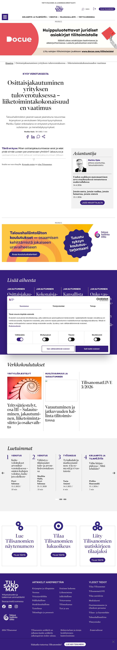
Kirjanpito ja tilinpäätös (34, 17)
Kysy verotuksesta (36, 73)
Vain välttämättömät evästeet (58, 349)
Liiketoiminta (65, 593)
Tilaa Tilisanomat (107, 9)
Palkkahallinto (68, 17)
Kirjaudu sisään (28, 164)
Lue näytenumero (75, 644)
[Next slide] (114, 473)
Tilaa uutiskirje (96, 596)
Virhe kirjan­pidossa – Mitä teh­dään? (97, 465)
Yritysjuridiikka (86, 17)
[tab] (56, 499)
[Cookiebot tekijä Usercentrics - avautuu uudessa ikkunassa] (98, 299)
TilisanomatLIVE (97, 591)
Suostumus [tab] (24, 306)
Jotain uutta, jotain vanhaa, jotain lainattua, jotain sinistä (91, 192)
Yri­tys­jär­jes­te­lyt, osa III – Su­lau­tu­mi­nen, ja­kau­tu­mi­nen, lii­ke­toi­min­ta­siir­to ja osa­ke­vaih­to (24, 416)
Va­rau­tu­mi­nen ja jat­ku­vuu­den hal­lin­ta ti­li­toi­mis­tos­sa (60, 413)
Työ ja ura (64, 609)
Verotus (53, 17)
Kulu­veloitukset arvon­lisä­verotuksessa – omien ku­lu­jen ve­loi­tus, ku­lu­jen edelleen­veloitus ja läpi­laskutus (19, 471)
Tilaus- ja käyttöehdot (99, 613)
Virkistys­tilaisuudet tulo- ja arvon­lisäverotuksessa (45, 465)
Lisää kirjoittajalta (92, 202)
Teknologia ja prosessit (43, 613)
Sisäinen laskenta (67, 589)
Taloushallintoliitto (97, 617)
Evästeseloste (15, 326)
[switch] (45, 339)
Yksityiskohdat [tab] (58, 306)
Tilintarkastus (65, 605)
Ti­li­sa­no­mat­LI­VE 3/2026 (96, 385)
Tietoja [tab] (93, 306)
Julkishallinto (65, 597)
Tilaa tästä (19, 555)
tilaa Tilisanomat (45, 164)
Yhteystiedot (95, 622)
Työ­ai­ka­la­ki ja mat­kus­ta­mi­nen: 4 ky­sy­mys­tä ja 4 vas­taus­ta (71, 465)
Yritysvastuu (65, 601)
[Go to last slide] (3, 473)
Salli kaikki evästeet (92, 349)
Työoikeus (37, 609)
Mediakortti (94, 601)
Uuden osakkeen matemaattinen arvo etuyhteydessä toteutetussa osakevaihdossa (90, 179)
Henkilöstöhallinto (40, 605)
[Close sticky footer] (113, 642)
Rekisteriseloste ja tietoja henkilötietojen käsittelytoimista (71, 633)
